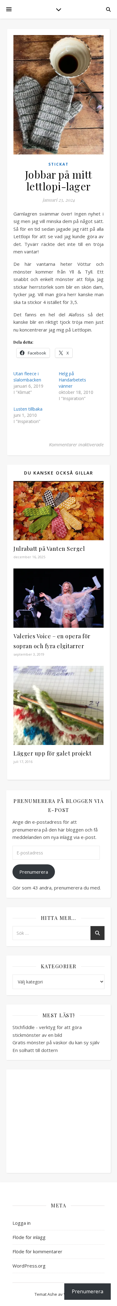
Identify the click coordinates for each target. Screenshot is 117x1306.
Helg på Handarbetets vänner (72, 380)
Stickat (58, 164)
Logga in (21, 1223)
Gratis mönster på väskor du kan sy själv (56, 1042)
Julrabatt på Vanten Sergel (49, 548)
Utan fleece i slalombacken (27, 377)
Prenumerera (33, 872)
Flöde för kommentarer (37, 1251)
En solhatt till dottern (35, 1050)
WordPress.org (29, 1266)
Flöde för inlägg (29, 1237)
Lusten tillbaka (27, 409)
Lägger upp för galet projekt (52, 753)
